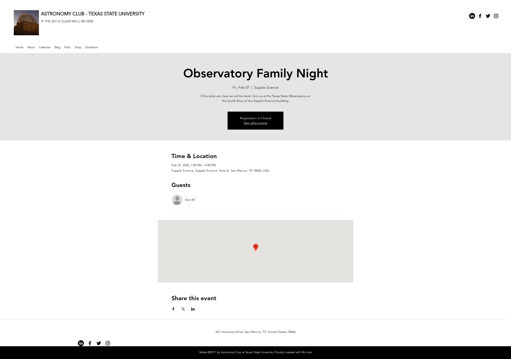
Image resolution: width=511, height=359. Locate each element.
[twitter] (488, 16)
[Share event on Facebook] (173, 309)
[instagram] (496, 16)
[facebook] (480, 16)
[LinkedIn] (472, 16)
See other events (255, 123)
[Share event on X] (183, 309)
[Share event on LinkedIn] (193, 309)
